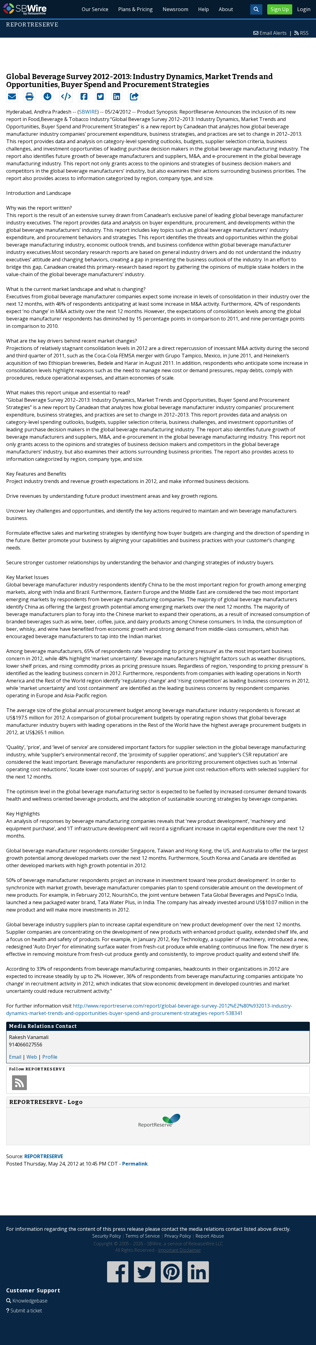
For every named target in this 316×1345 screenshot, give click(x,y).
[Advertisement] (158, 52)
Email (15, 1056)
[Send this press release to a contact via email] (12, 96)
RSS (304, 33)
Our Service (95, 9)
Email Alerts (273, 33)
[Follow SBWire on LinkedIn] (198, 1283)
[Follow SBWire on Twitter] (144, 1283)
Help (203, 9)
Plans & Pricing (135, 9)
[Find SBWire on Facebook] (118, 1283)
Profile (49, 1056)
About (226, 9)
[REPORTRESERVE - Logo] (158, 1138)
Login (303, 9)
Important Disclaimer (179, 1250)
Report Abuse (210, 1236)
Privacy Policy (177, 1236)
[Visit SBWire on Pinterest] (171, 1283)
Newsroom (175, 9)
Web (32, 1056)
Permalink (135, 1163)
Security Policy (106, 1236)
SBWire (25, 9)
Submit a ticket (26, 1310)
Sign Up (280, 9)
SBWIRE (88, 111)
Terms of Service (143, 1236)
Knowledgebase (30, 1300)
